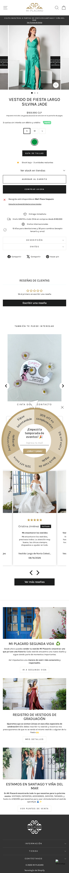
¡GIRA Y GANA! (34, 451)
